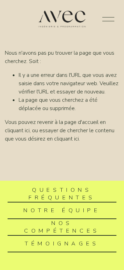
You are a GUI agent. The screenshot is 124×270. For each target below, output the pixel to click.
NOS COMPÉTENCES (62, 227)
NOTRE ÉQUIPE (61, 210)
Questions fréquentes (62, 193)
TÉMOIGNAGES (62, 244)
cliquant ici (17, 130)
